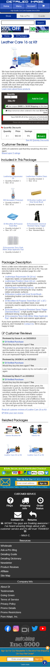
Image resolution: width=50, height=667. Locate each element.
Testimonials (7, 591)
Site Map (5, 575)
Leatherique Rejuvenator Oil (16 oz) (20, 277)
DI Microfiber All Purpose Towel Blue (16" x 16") (25, 301)
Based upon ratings (11, 153)
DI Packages (21, 36)
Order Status (39, 507)
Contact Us (29, 324)
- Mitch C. (25, 535)
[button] (44, 662)
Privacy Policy (8, 603)
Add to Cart (37, 98)
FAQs (10, 505)
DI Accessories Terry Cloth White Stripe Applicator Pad (13, 248)
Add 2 (42, 136)
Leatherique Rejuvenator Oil (13, 177)
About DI (5, 586)
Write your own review (13, 413)
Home (6, 6)
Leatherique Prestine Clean (36, 176)
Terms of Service (10, 599)
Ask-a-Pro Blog (9, 550)
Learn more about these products (16, 89)
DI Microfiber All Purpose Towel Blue (13, 225)
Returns (32, 519)
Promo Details (8, 608)
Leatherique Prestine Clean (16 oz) (20, 281)
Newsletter (6, 562)
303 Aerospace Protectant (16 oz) (19, 288)
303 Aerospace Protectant (13, 200)
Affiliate (4, 571)
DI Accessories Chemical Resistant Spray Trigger (36, 225)
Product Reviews (10, 567)
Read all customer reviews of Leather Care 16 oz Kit (24, 410)
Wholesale (6, 545)
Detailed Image (25, 2)
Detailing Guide (9, 554)
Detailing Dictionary (11, 558)
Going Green (8, 595)
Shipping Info (25, 507)
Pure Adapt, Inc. (9, 616)
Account (31, 6)
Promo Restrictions (11, 612)
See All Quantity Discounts (37, 140)
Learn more (25, 664)
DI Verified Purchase (14, 342)
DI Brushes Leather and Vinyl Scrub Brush (36, 201)
